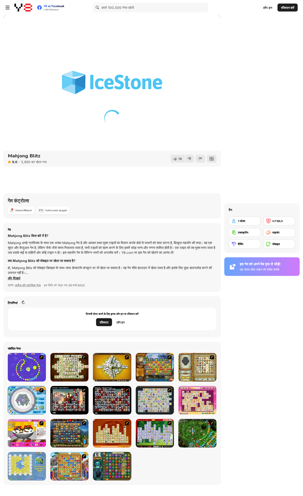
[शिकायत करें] (200, 159)
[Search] (97, 7)
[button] (14, 278)
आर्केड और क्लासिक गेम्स (28, 285)
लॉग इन (120, 322)
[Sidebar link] (7, 7)
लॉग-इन (267, 8)
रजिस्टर (104, 322)
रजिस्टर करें (287, 8)
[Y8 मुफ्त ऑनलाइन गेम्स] (23, 8)
